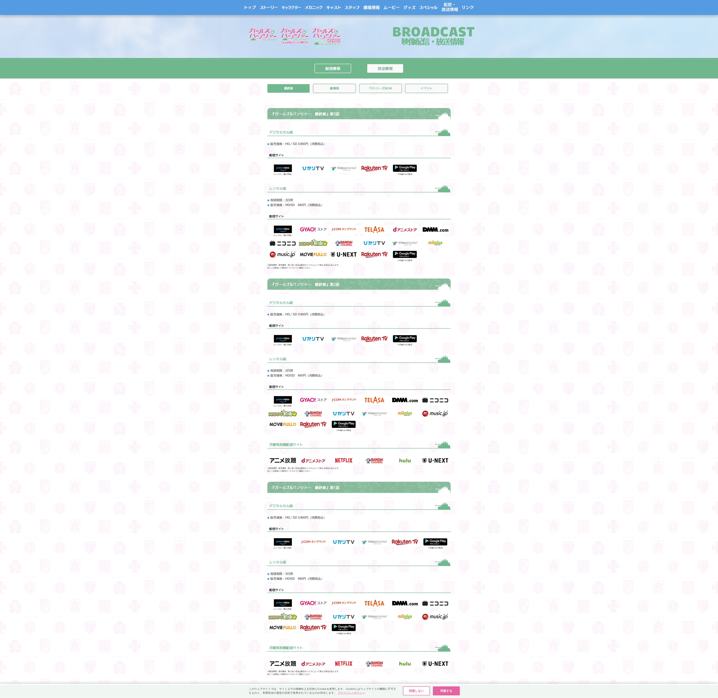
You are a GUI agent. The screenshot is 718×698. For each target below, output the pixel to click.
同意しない (416, 690)
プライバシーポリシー (351, 692)
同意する (446, 690)
